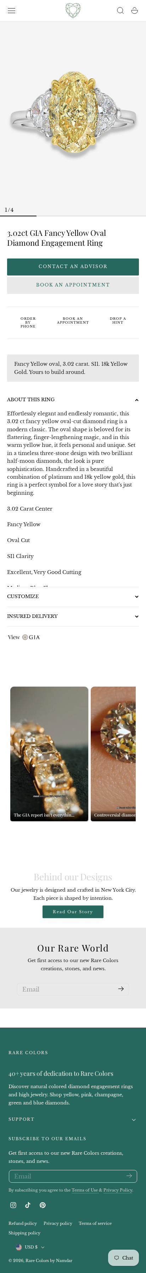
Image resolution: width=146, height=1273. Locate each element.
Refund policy (23, 1223)
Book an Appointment (73, 285)
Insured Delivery (32, 616)
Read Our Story (73, 911)
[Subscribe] (121, 989)
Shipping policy (24, 1233)
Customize (23, 596)
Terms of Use (85, 1190)
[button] (11, 10)
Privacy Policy (117, 1190)
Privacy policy (58, 1223)
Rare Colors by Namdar (49, 1260)
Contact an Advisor (73, 266)
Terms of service (95, 1223)
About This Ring (31, 400)
